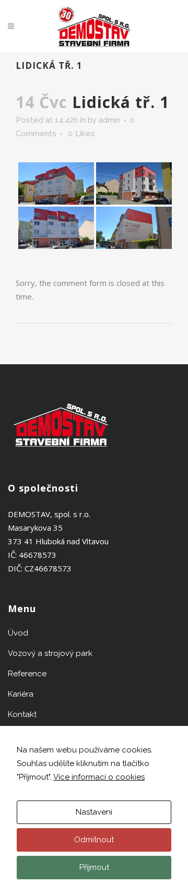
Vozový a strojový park (50, 653)
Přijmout (94, 867)
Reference (27, 673)
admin (109, 120)
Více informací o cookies (99, 777)
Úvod (18, 633)
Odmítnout (94, 839)
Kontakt (22, 714)
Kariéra (20, 694)
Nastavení (94, 812)
